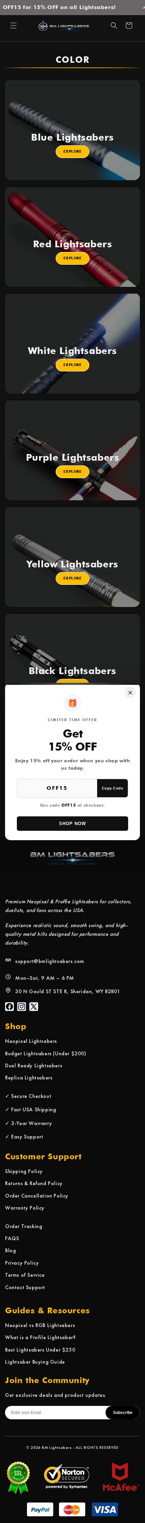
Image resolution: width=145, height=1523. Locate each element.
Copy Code (112, 788)
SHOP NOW (72, 823)
